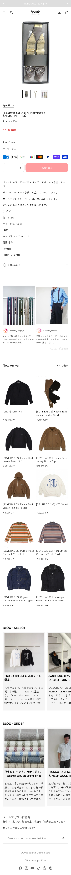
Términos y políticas (35, 860)
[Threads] (45, 868)
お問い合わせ (14, 265)
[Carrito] (67, 12)
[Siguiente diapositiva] (64, 671)
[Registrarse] (63, 838)
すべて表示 (62, 365)
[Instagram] (26, 868)
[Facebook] (20, 868)
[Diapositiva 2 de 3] (35, 94)
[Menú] (4, 12)
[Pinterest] (51, 868)
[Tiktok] (39, 868)
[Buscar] (11, 12)
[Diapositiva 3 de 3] (44, 94)
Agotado (47, 167)
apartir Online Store (39, 852)
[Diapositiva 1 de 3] (26, 94)
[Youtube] (32, 868)
